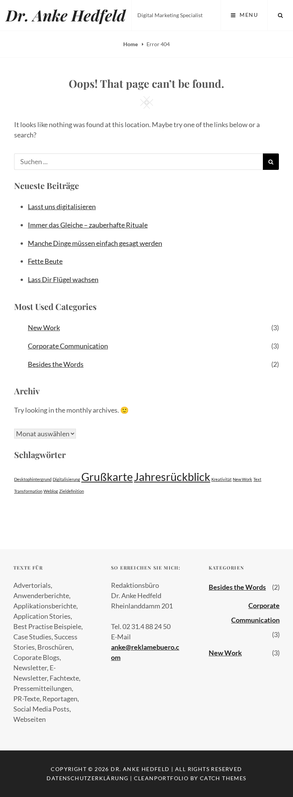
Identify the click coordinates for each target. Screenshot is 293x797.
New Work (44, 327)
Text (257, 479)
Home (131, 44)
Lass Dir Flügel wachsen (63, 279)
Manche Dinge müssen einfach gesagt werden (95, 243)
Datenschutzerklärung (87, 778)
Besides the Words (56, 364)
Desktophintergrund (33, 479)
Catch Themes (223, 778)
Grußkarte (107, 476)
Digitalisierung (66, 479)
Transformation (28, 491)
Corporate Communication (68, 346)
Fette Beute (45, 261)
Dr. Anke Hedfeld (66, 15)
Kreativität (221, 479)
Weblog (50, 491)
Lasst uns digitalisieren (62, 206)
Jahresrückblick (172, 476)
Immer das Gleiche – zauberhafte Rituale (88, 225)
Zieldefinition (71, 491)
